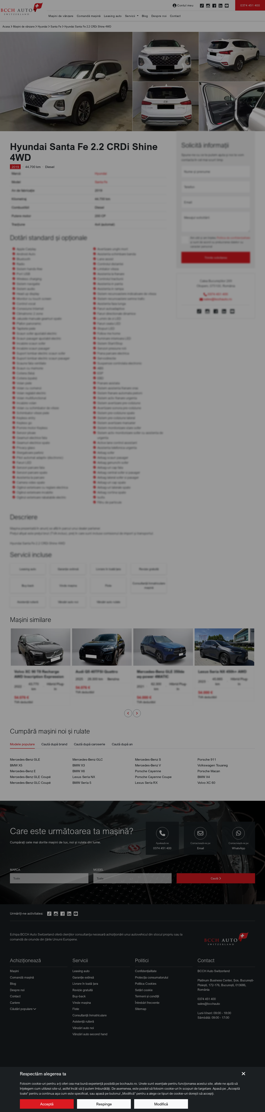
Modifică (161, 1104)
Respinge (104, 1104)
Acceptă (46, 1104)
